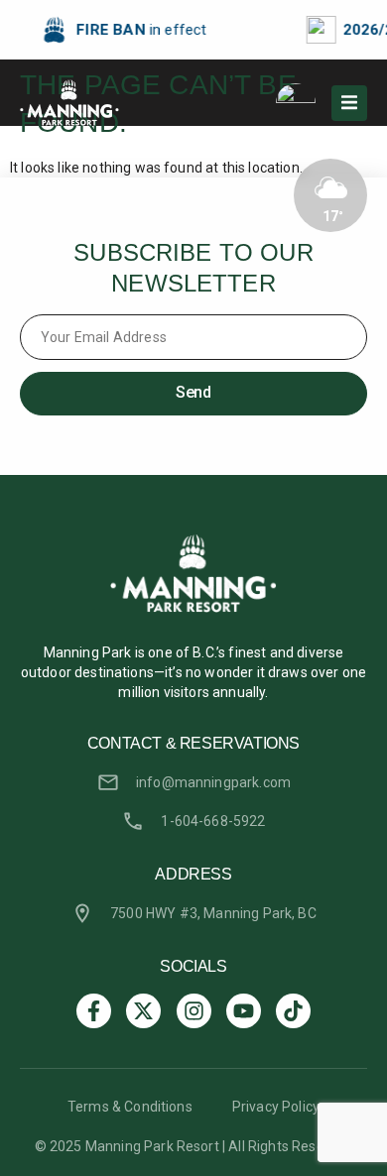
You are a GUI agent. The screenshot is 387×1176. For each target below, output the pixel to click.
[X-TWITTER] (143, 1011)
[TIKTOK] (293, 1011)
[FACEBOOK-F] (93, 1011)
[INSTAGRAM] (194, 1011)
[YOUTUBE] (243, 1011)
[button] (349, 103)
